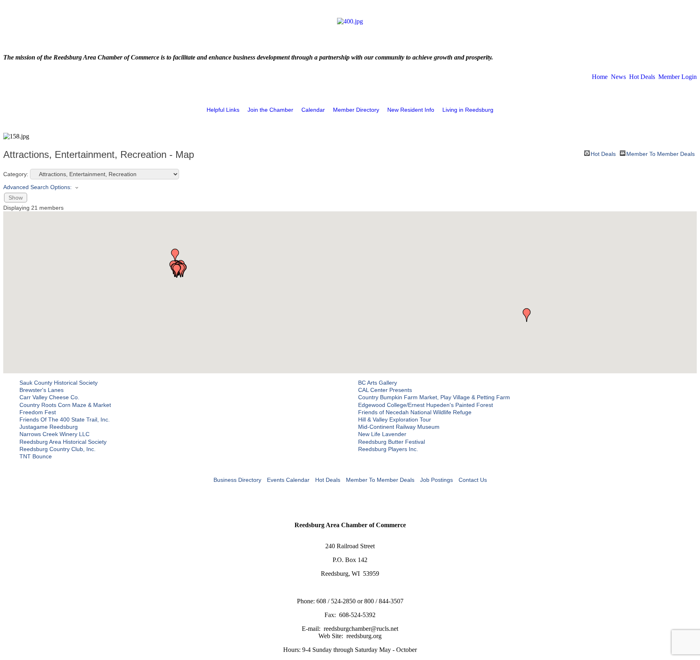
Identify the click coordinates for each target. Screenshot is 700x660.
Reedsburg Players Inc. (388, 449)
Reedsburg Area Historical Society (63, 442)
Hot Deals (642, 76)
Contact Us (473, 480)
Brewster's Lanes (41, 390)
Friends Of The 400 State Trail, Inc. (64, 419)
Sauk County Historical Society (58, 382)
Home (600, 76)
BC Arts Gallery (377, 382)
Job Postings (436, 480)
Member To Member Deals (660, 153)
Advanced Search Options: (37, 187)
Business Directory (237, 480)
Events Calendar (288, 480)
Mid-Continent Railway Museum (399, 427)
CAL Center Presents (385, 390)
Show (16, 197)
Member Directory (356, 109)
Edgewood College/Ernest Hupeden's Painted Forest (425, 405)
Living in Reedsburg (467, 109)
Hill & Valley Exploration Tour (394, 419)
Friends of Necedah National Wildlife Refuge (415, 412)
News (618, 76)
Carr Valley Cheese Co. (49, 397)
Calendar (313, 109)
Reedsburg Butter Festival (391, 442)
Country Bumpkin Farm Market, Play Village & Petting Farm (434, 397)
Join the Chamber (270, 109)
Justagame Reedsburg (48, 427)
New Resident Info (410, 109)
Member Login (677, 76)
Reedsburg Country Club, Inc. (57, 449)
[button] (177, 271)
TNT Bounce (35, 456)
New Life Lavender (382, 434)
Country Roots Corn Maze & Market (65, 405)
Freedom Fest (37, 412)
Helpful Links (223, 109)
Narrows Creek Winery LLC (54, 434)
